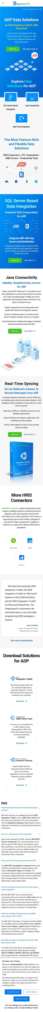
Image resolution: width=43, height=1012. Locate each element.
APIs (36, 9)
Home (24, 9)
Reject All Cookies (21, 999)
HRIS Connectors (12, 508)
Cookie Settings (31, 992)
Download (13, 49)
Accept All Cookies (13, 992)
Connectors (30, 9)
